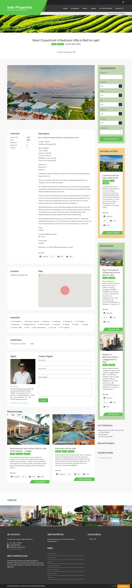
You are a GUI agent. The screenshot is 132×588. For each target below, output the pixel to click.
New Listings (51, 557)
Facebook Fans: (105, 453)
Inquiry (93, 8)
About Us (119, 8)
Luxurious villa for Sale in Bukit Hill (111, 176)
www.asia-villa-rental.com (15, 549)
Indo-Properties (19, 7)
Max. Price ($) (103, 128)
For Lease (19, 454)
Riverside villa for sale (65, 448)
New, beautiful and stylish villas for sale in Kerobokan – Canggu (28, 449)
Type (101, 100)
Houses (58, 451)
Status (102, 91)
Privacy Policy (52, 573)
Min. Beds (102, 109)
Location (103, 82)
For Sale (60, 44)
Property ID (103, 73)
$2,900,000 (84, 479)
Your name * (42, 360)
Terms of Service (52, 569)
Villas (54, 44)
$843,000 (113, 414)
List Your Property (105, 8)
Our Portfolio (52, 554)
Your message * (43, 377)
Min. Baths (103, 119)
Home (65, 8)
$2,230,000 (112, 233)
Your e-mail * (42, 368)
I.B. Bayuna (14, 386)
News (85, 8)
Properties (74, 8)
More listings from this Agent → (19, 403)
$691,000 (113, 329)
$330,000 (40, 482)
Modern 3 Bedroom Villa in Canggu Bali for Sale (110, 358)
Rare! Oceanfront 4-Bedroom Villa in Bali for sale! (111, 272)
